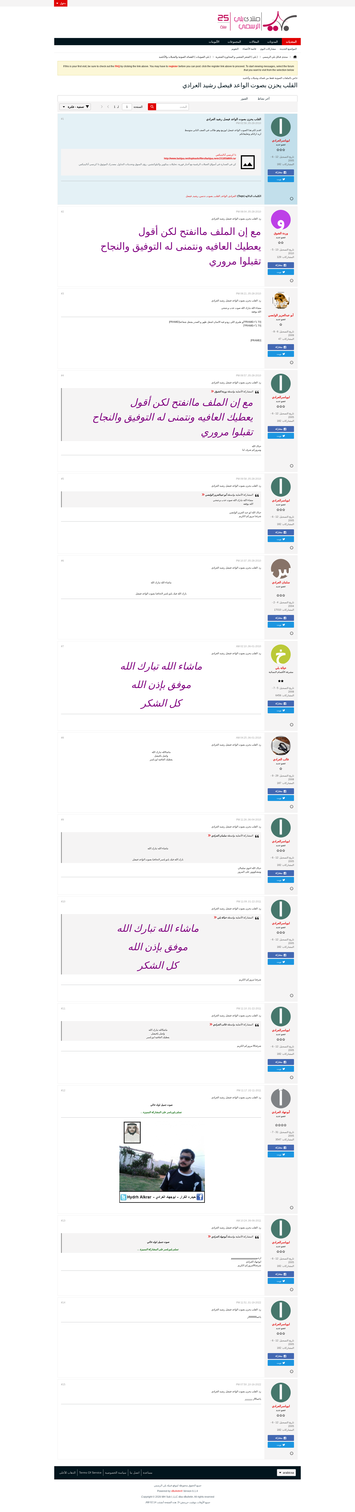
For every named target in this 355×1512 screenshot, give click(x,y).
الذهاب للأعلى (67, 1472)
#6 (62, 560)
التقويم (235, 48)
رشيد (195, 196)
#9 (62, 819)
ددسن (202, 196)
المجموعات (234, 41)
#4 (62, 375)
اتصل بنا (134, 1472)
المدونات (272, 41)
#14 (63, 1302)
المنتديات (291, 41)
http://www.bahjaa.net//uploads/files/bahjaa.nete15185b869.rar (200, 158)
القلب (217, 196)
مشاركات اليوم (268, 48)
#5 (62, 478)
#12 (63, 1090)
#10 (63, 901)
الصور (244, 98)
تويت (279, 179)
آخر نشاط (264, 98)
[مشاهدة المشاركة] (212, 391)
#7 (62, 646)
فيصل (189, 196)
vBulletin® (177, 1491)
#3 (62, 293)
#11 (63, 1008)
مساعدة (147, 1472)
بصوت (210, 196)
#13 (63, 1220)
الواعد (224, 196)
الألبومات (214, 41)
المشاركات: (288, 164)
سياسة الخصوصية (115, 1472)
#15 (63, 1384)
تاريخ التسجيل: (286, 156)
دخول (63, 3)
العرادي (232, 196)
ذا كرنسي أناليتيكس (226, 154)
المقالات (254, 41)
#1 (62, 118)
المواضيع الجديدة (288, 48)
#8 (62, 737)
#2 (62, 211)
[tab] (285, 98)
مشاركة (278, 172)
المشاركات (285, 98)
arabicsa (288, 1472)
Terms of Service (90, 1472)
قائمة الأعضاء (249, 48)
